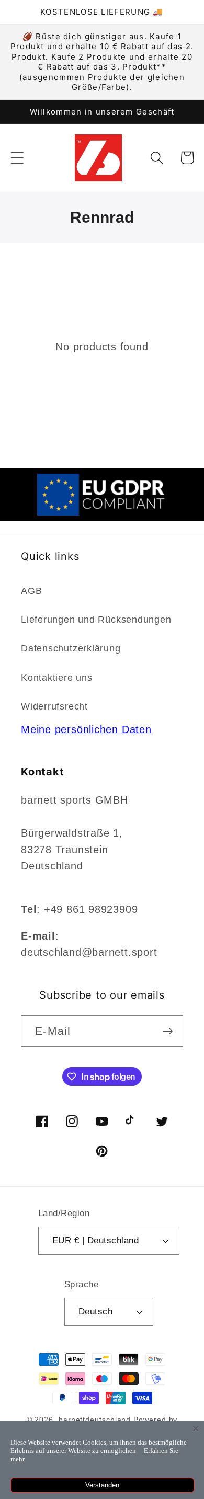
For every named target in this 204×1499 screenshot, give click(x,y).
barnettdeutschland (95, 1419)
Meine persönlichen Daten (86, 729)
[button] (17, 158)
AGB (31, 591)
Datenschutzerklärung (71, 648)
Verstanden (102, 1485)
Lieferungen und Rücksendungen (96, 619)
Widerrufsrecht (54, 706)
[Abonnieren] (168, 1031)
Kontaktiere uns (57, 677)
